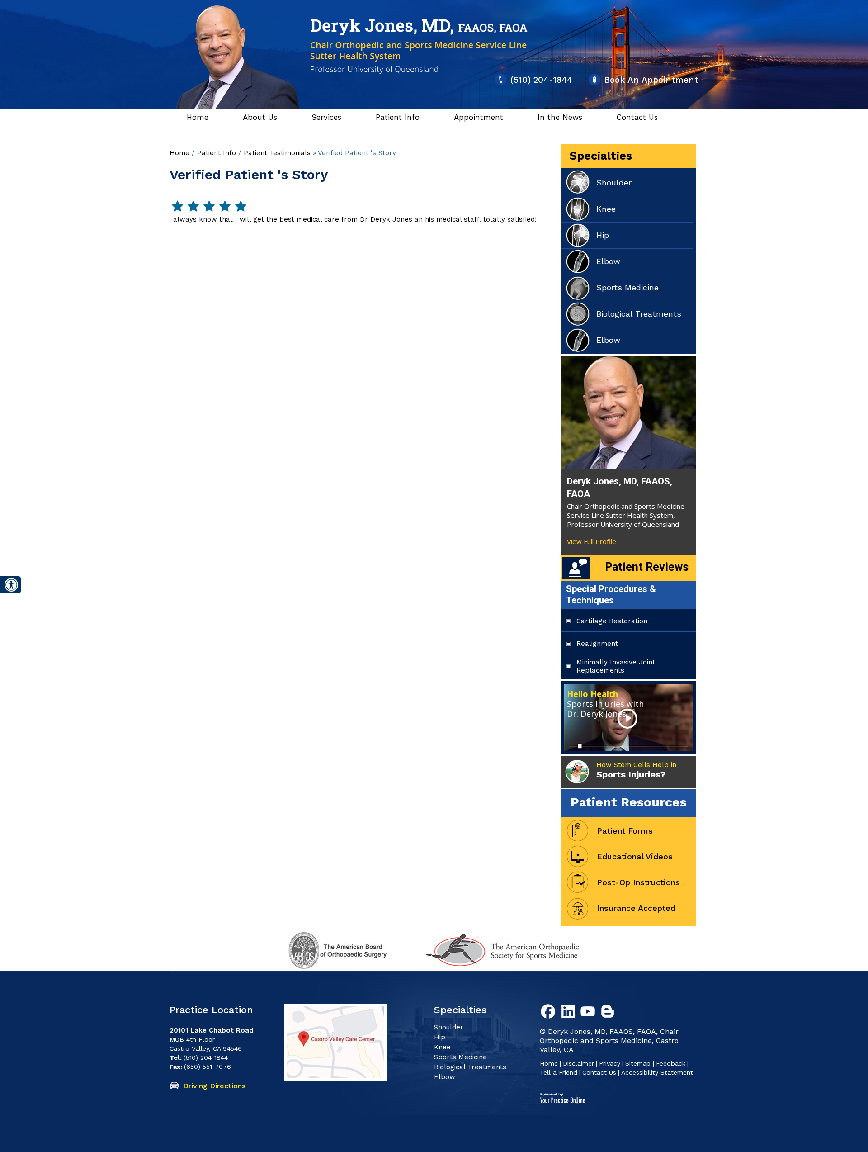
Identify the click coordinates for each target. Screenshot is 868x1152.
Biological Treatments (638, 313)
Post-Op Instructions (638, 882)
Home (197, 117)
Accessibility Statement (657, 1072)
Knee (606, 208)
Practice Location (211, 1009)
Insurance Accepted (636, 908)
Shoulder (614, 182)
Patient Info (398, 117)
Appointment (478, 117)
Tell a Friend (558, 1072)
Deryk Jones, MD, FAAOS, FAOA (619, 487)
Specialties (601, 155)
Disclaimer (578, 1063)
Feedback (670, 1063)
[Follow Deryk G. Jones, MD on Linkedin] (570, 1013)
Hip (602, 235)
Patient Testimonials (277, 153)
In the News (560, 117)
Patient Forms (625, 830)
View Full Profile (591, 541)
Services (326, 117)
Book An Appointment (651, 80)
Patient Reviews (647, 567)
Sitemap (639, 1063)
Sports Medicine (627, 287)
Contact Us (637, 117)
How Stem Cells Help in (636, 770)
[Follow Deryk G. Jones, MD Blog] (609, 1013)
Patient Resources (629, 802)
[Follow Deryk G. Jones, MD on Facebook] (550, 1013)
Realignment (597, 644)
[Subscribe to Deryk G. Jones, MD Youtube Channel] (589, 1013)
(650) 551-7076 (207, 1066)
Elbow (608, 261)
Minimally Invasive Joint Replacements (615, 666)
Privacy (609, 1063)
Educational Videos (635, 856)
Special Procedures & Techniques (611, 594)
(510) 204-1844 (541, 80)
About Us (260, 117)
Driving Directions (214, 1085)
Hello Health (605, 703)
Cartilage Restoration (611, 621)
